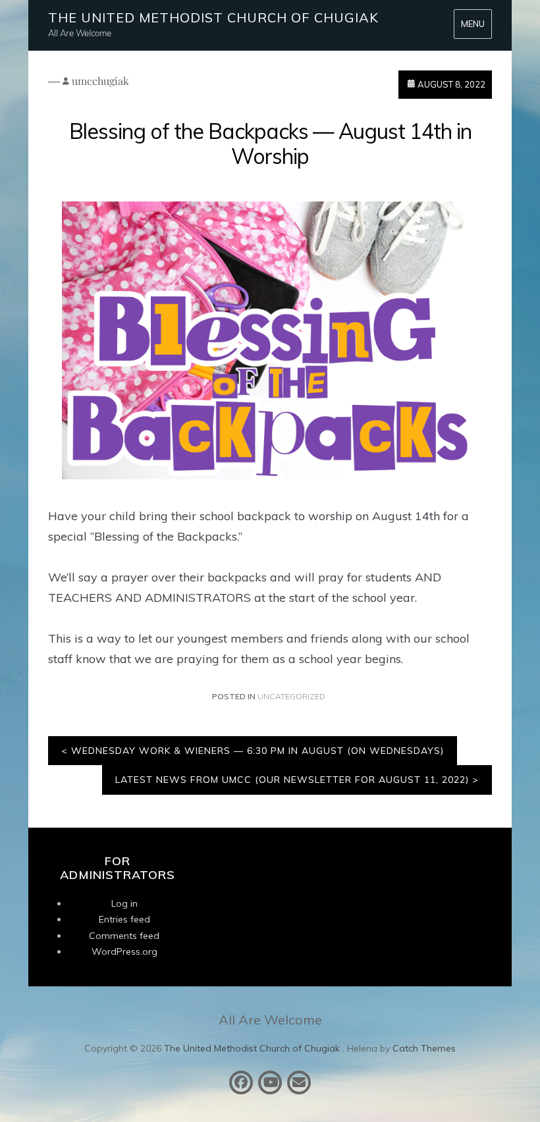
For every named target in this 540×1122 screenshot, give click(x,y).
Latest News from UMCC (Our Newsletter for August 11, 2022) (292, 780)
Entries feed (124, 919)
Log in (124, 903)
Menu (473, 23)
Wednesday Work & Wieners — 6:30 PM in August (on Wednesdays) (257, 751)
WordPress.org (124, 951)
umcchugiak (100, 81)
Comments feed (124, 936)
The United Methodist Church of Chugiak (213, 17)
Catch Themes (424, 1048)
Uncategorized (291, 696)
